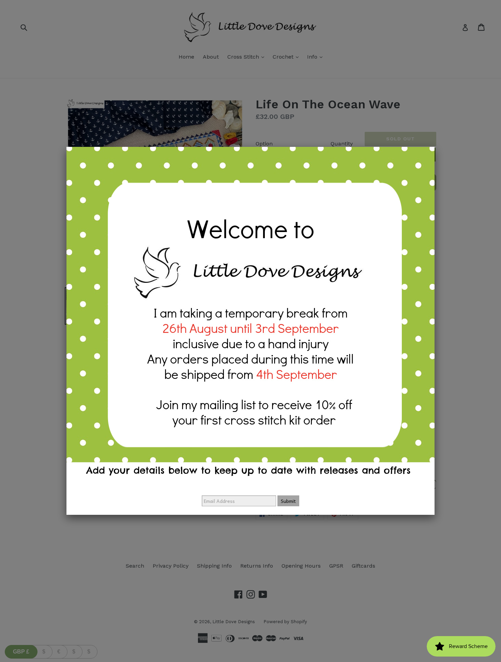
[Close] (434, 147)
